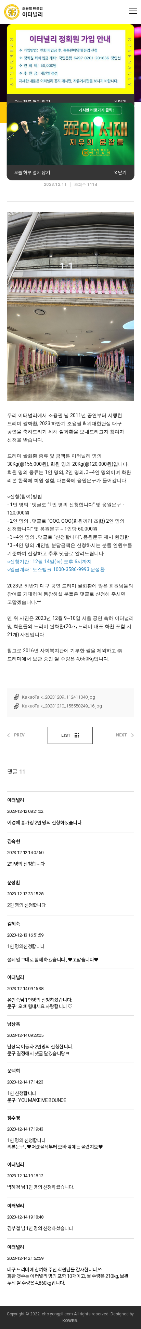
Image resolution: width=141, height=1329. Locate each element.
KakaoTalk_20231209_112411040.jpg (58, 697)
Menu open (133, 11)
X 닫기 (120, 102)
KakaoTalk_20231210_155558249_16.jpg (62, 705)
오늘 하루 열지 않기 (32, 102)
